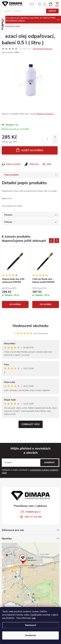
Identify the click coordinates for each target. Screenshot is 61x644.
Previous (51, 240)
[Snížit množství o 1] (55, 141)
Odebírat (49, 462)
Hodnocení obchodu (30, 325)
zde (34, 618)
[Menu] (57, 4)
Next (56, 240)
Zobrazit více (31, 424)
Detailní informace (45, 113)
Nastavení (30, 625)
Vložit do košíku (32, 150)
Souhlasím (30, 635)
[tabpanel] (15, 278)
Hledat (52, 11)
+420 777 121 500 (32, 516)
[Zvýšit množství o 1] (55, 137)
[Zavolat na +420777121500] (39, 4)
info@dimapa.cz (33, 511)
